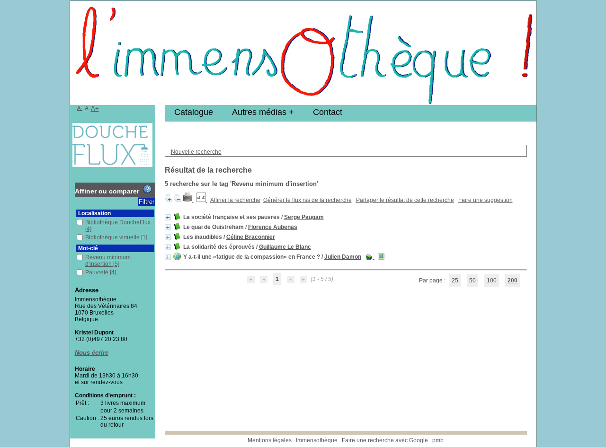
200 (512, 280)
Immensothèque (317, 440)
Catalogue (193, 112)
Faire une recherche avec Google (385, 440)
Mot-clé (88, 248)
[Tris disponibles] (201, 200)
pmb (438, 440)
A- (79, 108)
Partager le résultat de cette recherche (405, 200)
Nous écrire (91, 352)
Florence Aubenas (272, 227)
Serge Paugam (304, 217)
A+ (95, 108)
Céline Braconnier (250, 237)
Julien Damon (342, 257)
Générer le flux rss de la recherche (307, 200)
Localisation (94, 213)
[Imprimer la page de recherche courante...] (188, 200)
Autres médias (259, 112)
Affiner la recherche (235, 200)
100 (492, 280)
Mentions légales (270, 440)
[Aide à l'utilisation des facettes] (147, 189)
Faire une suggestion (485, 200)
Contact (327, 112)
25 (455, 280)
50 (472, 280)
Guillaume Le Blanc (285, 247)
